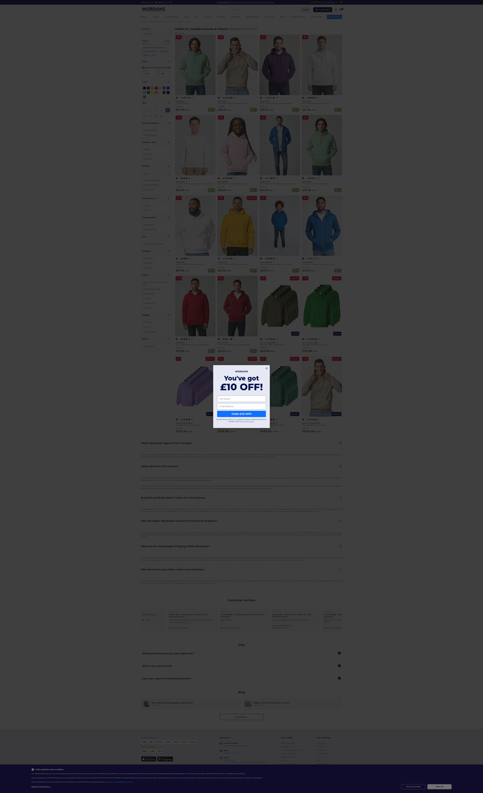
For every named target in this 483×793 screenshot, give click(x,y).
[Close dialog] (266, 368)
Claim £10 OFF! (242, 413)
